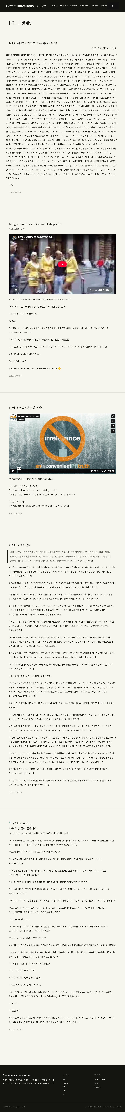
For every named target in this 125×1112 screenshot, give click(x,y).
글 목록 (65, 1083)
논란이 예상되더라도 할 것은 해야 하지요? (33, 43)
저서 (64, 1091)
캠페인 (31, 486)
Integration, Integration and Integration (35, 224)
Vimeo (51, 479)
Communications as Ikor (26, 5)
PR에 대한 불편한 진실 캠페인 (26, 407)
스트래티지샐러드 (99, 1079)
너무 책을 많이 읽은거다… (24, 828)
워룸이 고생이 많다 (20, 545)
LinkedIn (97, 1087)
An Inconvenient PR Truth (20, 479)
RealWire (41, 479)
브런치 (96, 1083)
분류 (64, 1087)
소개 (64, 1094)
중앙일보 (89, 560)
